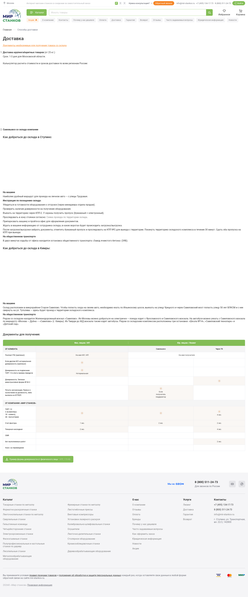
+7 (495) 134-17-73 (204, 3)
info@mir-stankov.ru (186, 3)
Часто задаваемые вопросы (179, 20)
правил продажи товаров (43, 575)
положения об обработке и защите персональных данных (90, 575)
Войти (240, 3)
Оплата (102, 20)
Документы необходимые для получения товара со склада (35, 45)
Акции (31, 20)
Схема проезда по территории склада (66, 217)
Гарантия (130, 20)
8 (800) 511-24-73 (223, 3)
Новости (233, 20)
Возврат (144, 20)
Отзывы (157, 20)
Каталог (8, 499)
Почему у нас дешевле (83, 20)
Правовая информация (39, 585)
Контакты (63, 20)
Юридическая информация (210, 20)
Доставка (116, 20)
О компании (48, 20)
